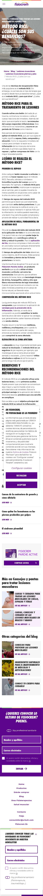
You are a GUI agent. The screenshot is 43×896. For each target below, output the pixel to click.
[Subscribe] (21, 889)
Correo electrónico (15, 860)
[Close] (36, 834)
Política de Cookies (20, 452)
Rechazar (21, 475)
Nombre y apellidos (16, 849)
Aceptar (21, 485)
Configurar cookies (21, 468)
